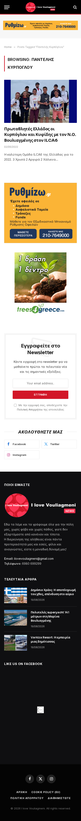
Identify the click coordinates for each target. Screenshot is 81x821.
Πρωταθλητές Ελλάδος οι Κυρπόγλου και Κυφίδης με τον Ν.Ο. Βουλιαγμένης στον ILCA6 (40, 134)
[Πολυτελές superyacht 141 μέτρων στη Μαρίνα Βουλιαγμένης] (15, 618)
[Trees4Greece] (40, 283)
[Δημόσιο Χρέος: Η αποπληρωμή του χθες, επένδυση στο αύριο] (15, 595)
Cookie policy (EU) (45, 792)
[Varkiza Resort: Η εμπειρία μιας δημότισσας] (15, 643)
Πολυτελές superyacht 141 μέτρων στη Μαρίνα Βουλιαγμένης (50, 616)
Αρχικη (21, 792)
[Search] (74, 7)
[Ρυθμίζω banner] (40, 25)
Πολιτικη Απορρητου (27, 798)
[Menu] (7, 7)
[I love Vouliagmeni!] (40, 7)
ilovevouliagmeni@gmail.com (34, 558)
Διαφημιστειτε (59, 798)
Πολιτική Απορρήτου (30, 409)
